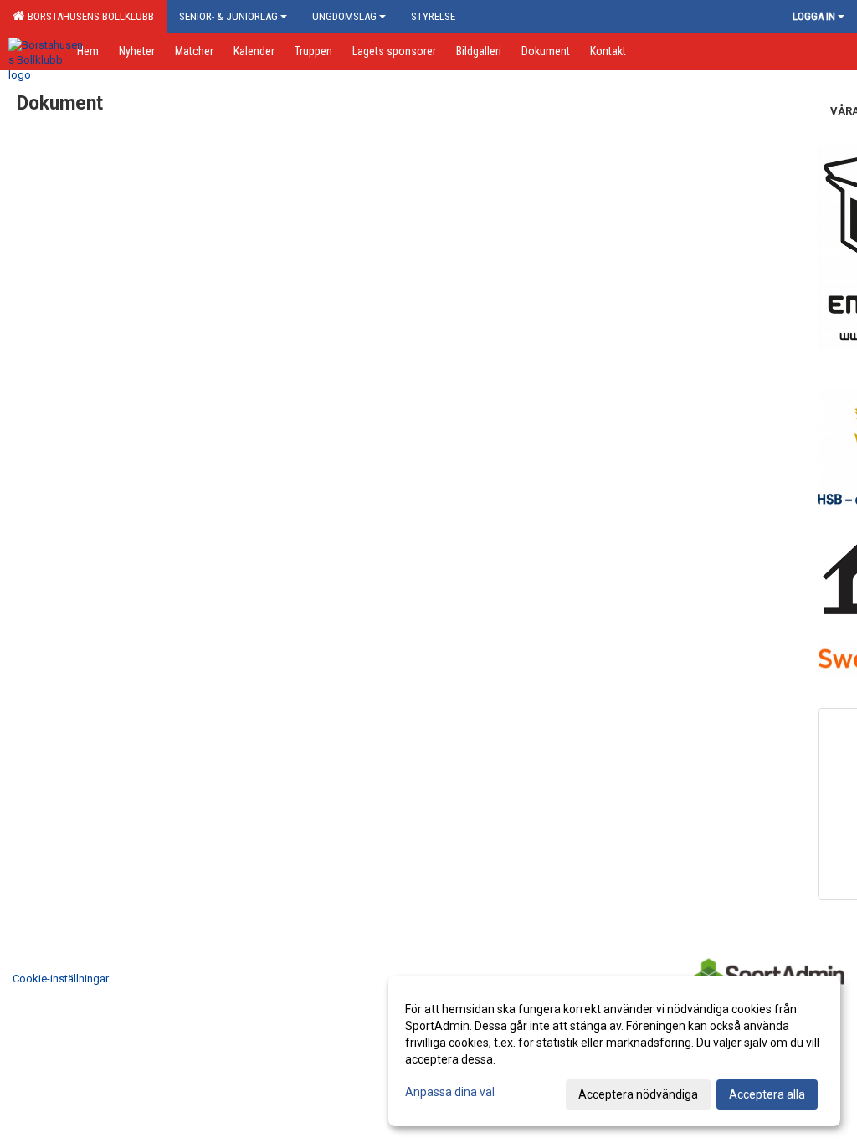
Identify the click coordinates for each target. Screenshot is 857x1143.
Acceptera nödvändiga (638, 1094)
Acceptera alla (767, 1094)
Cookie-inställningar (61, 978)
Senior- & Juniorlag (228, 16)
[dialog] (614, 1051)
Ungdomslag (344, 16)
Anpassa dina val (450, 1092)
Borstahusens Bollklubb (88, 16)
